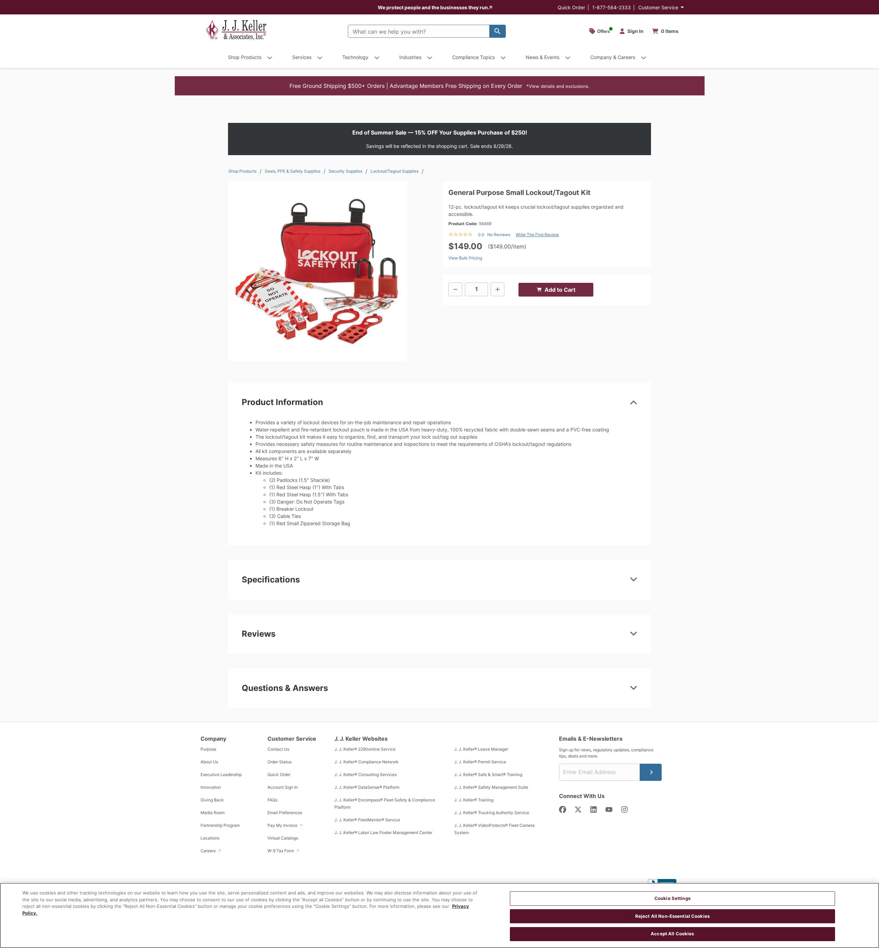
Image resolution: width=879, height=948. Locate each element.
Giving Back (212, 800)
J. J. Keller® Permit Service (480, 762)
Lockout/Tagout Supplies (394, 171)
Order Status (279, 762)
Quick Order (571, 7)
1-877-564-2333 (611, 7)
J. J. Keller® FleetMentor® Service (367, 820)
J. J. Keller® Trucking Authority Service (491, 813)
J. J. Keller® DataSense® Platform (366, 787)
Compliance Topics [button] (473, 57)
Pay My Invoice (282, 825)
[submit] (651, 772)
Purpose (208, 749)
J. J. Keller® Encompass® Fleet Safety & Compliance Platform (384, 804)
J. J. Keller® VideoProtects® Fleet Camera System (494, 829)
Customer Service (658, 7)
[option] (317, 271)
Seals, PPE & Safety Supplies (292, 171)
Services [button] (301, 57)
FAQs (272, 800)
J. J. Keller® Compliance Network (366, 762)
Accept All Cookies (672, 933)
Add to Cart (560, 289)
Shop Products (242, 171)
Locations (210, 838)
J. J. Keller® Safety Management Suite (491, 787)
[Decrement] (455, 289)
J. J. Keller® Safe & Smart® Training (488, 774)
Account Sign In (282, 787)
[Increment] (497, 289)
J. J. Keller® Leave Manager (481, 749)
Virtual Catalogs (282, 838)
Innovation (211, 787)
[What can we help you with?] (497, 31)
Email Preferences (284, 813)
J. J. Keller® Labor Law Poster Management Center (383, 832)
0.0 (481, 234)
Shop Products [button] (244, 57)
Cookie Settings (672, 898)
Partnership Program (220, 825)
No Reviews (498, 234)
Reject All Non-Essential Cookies (672, 916)
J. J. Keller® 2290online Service (365, 749)
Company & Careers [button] (612, 57)
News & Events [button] (542, 57)
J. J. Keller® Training (473, 800)
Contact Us (278, 749)
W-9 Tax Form (281, 851)
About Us (209, 762)
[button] (439, 86)
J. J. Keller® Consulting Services (365, 774)
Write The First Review (537, 234)
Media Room (213, 813)
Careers (209, 851)
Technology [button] (355, 57)
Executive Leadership (221, 774)
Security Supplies (345, 171)
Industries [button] (410, 57)
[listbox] (317, 271)
